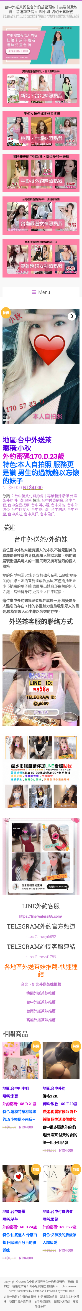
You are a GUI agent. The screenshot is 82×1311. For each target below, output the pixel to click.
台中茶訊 (31, 514)
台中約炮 (58, 509)
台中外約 (58, 505)
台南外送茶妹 (62, 1301)
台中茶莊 (15, 514)
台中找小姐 (40, 509)
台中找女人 (20, 509)
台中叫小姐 (40, 505)
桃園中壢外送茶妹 (20, 1301)
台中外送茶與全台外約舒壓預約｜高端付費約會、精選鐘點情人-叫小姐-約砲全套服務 (41, 9)
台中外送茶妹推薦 (41, 1002)
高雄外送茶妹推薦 (41, 1020)
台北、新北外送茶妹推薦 (41, 984)
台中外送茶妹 (42, 1301)
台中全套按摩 (19, 505)
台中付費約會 (52, 500)
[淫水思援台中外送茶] (41, 632)
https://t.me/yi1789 (41, 957)
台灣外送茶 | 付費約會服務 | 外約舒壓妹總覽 (30, 1296)
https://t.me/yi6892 (41, 936)
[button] (72, 316)
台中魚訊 (47, 514)
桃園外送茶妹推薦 (41, 993)
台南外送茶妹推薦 (41, 1011)
